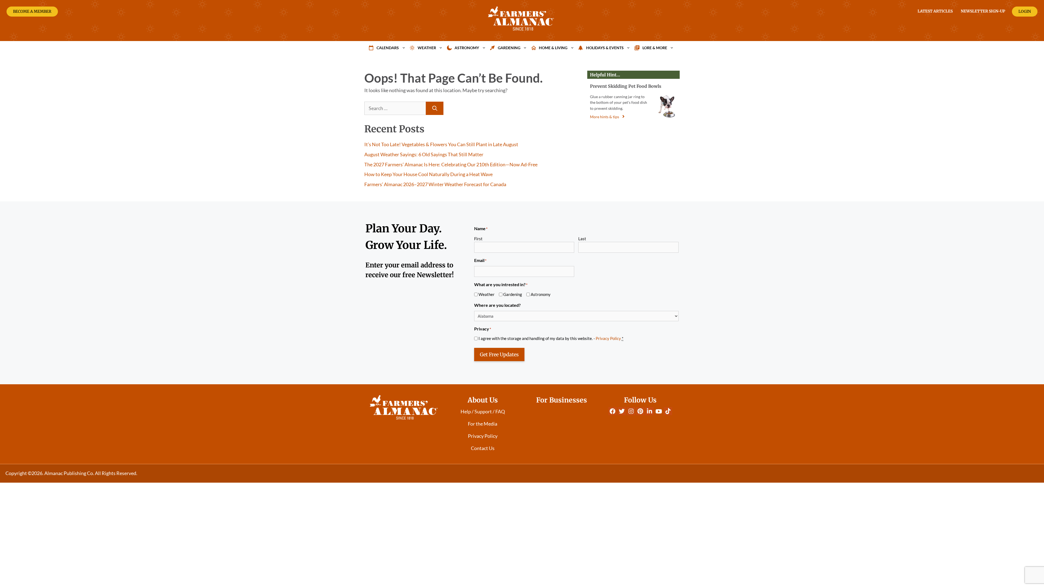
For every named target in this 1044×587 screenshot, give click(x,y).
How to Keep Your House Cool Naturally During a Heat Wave (428, 174)
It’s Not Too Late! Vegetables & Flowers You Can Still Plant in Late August (441, 144)
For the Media (482, 424)
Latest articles (935, 11)
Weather (427, 47)
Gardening (509, 47)
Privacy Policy (608, 338)
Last (582, 238)
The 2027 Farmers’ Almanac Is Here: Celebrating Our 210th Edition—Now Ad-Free (450, 164)
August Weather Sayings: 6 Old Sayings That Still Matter (423, 154)
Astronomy (467, 47)
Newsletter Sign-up (983, 11)
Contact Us (483, 448)
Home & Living (553, 47)
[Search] (434, 108)
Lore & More (654, 47)
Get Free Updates (499, 354)
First (478, 238)
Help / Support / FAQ (483, 411)
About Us (483, 400)
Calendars (388, 47)
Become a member (32, 11)
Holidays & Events (605, 47)
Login (1024, 11)
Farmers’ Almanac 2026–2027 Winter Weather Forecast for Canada (435, 184)
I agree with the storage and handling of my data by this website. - (550, 338)
